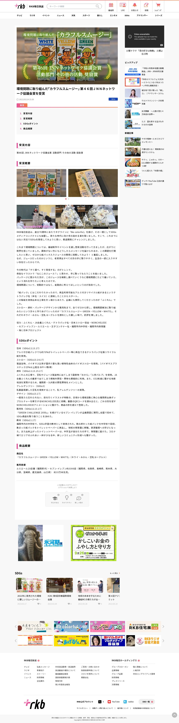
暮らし (100, 15)
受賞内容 (26, 113)
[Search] (97, 6)
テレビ (19, 15)
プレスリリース (118, 681)
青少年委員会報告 (62, 684)
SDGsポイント (29, 123)
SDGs (127, 15)
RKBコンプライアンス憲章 (144, 674)
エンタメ (113, 15)
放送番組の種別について (65, 670)
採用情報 (40, 677)
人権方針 (136, 670)
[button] (16, 626)
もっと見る (114, 573)
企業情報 (115, 670)
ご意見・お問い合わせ (90, 666)
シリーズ (158, 15)
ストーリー (41, 674)
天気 (73, 15)
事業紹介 (40, 670)
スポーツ (86, 15)
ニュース (60, 15)
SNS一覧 (146, 701)
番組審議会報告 (61, 674)
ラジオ (32, 15)
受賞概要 (26, 118)
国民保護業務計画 (62, 677)
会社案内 (40, 681)
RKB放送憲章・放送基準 (65, 666)
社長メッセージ (43, 666)
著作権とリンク (122, 708)
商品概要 (26, 128)
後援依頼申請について (90, 670)
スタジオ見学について (90, 674)
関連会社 (84, 677)
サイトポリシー (82, 708)
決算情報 (115, 684)
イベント (46, 15)
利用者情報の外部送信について (144, 708)
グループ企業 (117, 674)
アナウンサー (142, 15)
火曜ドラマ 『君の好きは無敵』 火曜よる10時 (144, 52)
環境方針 (59, 681)
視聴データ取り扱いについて (102, 708)
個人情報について (140, 666)
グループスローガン (120, 666)
